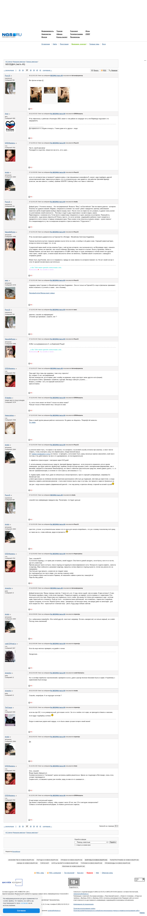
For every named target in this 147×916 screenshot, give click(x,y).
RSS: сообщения (55, 873)
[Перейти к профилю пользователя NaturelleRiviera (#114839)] (10, 250)
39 (34, 70)
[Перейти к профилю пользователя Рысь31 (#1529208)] (10, 93)
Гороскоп (74, 31)
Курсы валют (62, 37)
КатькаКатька (16, 851)
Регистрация (64, 44)
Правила (90, 873)
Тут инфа (32, 422)
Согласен (21, 911)
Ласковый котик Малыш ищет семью (42, 293)
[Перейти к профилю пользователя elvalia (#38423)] (10, 190)
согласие (24, 903)
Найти (55, 44)
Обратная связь (107, 873)
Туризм (59, 31)
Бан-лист (80, 873)
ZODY (88, 34)
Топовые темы (94, 44)
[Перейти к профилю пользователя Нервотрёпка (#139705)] (10, 433)
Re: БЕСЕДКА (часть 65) (57, 113)
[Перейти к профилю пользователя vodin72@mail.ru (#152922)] (10, 661)
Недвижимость (47, 31)
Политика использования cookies (84, 908)
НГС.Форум (9, 61)
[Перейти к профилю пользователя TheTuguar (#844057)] (10, 725)
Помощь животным (32, 61)
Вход (104, 44)
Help (97, 873)
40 (37, 70)
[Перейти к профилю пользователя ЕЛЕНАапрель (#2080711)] (10, 161)
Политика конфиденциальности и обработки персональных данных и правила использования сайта (106, 910)
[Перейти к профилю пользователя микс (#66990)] (10, 298)
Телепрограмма (76, 34)
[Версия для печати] (29, 109)
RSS (104, 70)
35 (19, 70)
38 (30, 70)
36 (23, 70)
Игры (88, 31)
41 (40, 70)
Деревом (114, 70)
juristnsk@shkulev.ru (54, 910)
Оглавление (45, 44)
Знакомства (46, 34)
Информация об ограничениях (84, 904)
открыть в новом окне (83, 845)
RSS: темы (40, 873)
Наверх (142, 912)
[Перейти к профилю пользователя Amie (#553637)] (10, 132)
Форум (44, 37)
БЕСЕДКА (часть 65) (56, 75)
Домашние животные (19, 61)
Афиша (59, 34)
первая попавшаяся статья (41, 454)
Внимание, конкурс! (79, 44)
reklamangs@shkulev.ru (81, 894)
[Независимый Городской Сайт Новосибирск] (11, 35)
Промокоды (75, 37)
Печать (96, 70)
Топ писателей (69, 873)
